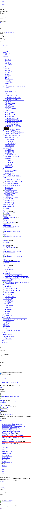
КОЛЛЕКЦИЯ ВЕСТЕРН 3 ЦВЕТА (9, 141)
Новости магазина (3, 373)
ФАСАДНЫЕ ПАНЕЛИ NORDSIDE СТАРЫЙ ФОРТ (12, 99)
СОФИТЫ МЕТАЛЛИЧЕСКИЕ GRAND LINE (11, 288)
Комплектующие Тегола (8, 158)
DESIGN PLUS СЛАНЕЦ (8, 107)
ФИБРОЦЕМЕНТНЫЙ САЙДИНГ (6, 453)
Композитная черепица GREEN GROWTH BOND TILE (12, 278)
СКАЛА (6, 65)
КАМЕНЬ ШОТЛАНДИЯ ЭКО (9, 69)
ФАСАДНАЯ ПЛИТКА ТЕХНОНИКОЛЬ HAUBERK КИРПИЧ (13, 181)
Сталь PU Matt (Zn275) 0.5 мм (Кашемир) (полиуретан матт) (12, 330)
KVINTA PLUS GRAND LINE (9, 269)
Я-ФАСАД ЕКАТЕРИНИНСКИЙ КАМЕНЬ (10, 112)
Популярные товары (4, 465)
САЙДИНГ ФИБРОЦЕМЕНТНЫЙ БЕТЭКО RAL (11, 283)
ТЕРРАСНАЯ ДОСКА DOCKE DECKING (7, 462)
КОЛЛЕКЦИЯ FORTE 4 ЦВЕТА (9, 160)
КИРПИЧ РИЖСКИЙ (8, 72)
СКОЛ (6, 66)
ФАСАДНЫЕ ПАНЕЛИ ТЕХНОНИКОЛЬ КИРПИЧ (11, 119)
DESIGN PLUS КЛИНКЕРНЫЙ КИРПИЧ (10, 106)
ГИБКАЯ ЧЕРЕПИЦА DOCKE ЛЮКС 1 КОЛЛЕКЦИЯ (12, 137)
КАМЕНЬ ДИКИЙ (7, 62)
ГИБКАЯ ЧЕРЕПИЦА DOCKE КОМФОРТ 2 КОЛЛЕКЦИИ (13, 136)
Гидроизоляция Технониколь (8, 304)
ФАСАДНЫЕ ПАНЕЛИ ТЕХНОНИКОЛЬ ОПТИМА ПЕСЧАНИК (13, 121)
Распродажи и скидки (4, 466)
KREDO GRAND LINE (8, 268)
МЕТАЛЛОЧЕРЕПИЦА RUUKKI (9, 173)
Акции (3, 1)
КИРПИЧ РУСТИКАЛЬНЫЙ (9, 82)
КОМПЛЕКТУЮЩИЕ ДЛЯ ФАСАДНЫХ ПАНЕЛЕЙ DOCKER (13, 96)
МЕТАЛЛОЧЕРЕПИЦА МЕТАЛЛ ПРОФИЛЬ (11, 170)
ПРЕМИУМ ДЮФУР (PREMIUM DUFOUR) (10, 91)
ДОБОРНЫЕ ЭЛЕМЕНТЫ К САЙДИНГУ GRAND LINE (12, 203)
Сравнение (9, 210)
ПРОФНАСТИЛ (4, 461)
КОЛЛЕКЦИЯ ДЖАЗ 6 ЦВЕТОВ (9, 142)
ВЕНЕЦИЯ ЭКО (7, 74)
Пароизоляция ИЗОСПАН (8, 310)
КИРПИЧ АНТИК (7, 80)
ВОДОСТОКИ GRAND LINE (9, 300)
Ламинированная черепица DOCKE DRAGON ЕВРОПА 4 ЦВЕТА (13, 131)
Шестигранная (5, 367)
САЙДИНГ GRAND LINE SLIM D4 (9, 200)
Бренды (3, 2)
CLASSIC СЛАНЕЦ (7, 105)
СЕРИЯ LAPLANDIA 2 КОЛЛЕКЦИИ (10, 166)
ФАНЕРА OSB (4, 460)
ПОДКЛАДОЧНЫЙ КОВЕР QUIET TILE (10, 154)
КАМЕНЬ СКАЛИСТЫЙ (8, 68)
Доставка (3, 471)
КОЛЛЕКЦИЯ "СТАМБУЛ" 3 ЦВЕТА (7, 345)
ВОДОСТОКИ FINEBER (8, 302)
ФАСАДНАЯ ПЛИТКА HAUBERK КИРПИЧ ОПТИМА (12, 179)
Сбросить (3, 369)
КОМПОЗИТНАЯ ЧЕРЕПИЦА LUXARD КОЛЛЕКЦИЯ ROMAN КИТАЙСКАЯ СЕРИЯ (16, 276)
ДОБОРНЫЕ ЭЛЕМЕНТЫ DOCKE (9, 139)
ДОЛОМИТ (6, 61)
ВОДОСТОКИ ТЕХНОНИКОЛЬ (9, 301)
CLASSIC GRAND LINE (8, 267)
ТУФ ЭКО (6, 85)
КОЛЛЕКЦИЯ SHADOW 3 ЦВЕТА (9, 152)
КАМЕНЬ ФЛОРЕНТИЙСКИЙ (9, 79)
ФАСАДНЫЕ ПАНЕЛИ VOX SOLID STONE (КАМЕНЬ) (12, 125)
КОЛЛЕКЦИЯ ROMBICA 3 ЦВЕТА (9, 151)
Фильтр (1, 387)
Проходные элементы (7, 322)
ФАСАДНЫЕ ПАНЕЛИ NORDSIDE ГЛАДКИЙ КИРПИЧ (12, 97)
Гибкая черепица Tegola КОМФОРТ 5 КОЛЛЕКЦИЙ (12, 156)
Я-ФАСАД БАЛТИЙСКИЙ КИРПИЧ (10, 114)
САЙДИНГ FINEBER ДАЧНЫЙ (9, 196)
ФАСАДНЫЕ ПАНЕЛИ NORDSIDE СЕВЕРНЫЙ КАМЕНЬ (13, 98)
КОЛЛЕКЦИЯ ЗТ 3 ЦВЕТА (8, 164)
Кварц (3, 357)
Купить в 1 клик (5, 210)
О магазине (3, 4)
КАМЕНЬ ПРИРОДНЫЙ (8, 63)
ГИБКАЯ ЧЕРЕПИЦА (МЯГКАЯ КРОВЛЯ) (7, 448)
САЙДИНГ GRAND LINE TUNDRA (9, 202)
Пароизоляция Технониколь (8, 309)
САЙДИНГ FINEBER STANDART (9, 195)
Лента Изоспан (7, 313)
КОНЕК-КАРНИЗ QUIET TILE (9, 153)
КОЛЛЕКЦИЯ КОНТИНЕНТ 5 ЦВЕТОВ (10, 143)
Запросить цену (7, 507)
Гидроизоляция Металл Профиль (9, 305)
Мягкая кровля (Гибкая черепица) (7, 363)
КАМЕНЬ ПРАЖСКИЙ (8, 78)
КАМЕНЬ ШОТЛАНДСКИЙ (8, 70)
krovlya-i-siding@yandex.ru (3, 488)
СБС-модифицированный (6, 354)
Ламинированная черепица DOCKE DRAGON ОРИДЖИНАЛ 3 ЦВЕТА (14, 132)
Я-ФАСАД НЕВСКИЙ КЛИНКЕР (9, 116)
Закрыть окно (2, 22)
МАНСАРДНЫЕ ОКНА (5, 457)
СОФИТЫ (3, 454)
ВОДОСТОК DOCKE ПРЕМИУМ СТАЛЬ (10, 297)
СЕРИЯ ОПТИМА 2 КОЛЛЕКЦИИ (9, 145)
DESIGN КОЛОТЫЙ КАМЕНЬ (9, 110)
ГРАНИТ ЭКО (7, 76)
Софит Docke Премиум (8, 285)
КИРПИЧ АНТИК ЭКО (8, 81)
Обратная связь (2, 487)
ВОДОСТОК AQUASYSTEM (9, 298)
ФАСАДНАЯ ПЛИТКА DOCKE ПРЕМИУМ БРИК (11, 183)
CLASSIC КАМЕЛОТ (8, 102)
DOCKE (6, 49)
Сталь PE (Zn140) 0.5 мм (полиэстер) (9, 329)
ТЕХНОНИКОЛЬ (7, 51)
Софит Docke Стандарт (8, 286)
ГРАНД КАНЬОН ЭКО (8, 75)
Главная (3, 469)
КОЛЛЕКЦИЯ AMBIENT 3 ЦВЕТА (9, 159)
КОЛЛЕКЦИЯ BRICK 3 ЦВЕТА (9, 149)
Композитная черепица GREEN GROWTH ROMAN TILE (12, 279)
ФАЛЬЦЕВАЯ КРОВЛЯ (5, 459)
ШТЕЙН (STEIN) (7, 87)
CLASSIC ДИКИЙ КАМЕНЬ (8, 101)
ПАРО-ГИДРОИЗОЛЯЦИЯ (5, 455)
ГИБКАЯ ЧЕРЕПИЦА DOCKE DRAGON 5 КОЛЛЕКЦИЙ (12, 135)
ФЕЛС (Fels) (6, 89)
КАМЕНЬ (6, 77)
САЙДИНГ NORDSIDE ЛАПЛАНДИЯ (10, 191)
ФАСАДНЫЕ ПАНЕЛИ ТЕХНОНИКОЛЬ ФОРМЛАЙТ (12, 123)
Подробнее (4, 219)
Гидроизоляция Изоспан (8, 306)
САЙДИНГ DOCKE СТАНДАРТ (9, 187)
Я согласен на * (7, 414)
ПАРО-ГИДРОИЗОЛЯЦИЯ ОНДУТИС (7, 456)
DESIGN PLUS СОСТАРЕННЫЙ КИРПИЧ (10, 108)
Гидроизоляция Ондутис (8, 307)
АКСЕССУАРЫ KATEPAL (8, 165)
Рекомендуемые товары (5, 342)
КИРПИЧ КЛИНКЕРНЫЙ (8, 64)
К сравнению (6, 404)
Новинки (3, 340)
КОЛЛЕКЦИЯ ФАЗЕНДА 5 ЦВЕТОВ (10, 144)
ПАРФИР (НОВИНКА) (8, 59)
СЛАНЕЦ (6, 93)
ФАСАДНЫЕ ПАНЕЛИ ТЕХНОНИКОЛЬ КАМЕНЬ (12, 118)
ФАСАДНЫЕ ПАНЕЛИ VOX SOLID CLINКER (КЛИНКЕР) (13, 126)
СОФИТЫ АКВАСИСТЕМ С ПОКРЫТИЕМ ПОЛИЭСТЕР (12, 290)
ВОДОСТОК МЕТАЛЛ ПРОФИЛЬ (9, 296)
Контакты (3, 473)
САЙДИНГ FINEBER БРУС (8, 194)
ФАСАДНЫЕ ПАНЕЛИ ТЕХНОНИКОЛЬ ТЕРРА (11, 122)
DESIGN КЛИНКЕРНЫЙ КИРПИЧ (9, 109)
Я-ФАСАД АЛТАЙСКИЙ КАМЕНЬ (9, 113)
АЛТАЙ (6, 92)
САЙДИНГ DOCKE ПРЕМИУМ (9, 188)
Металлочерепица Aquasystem (9, 172)
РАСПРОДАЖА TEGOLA (8, 157)
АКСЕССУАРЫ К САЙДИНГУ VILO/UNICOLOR (11, 186)
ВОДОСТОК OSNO (7, 295)
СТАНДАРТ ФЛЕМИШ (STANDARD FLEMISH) (11, 95)
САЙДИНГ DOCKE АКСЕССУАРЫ (9, 189)
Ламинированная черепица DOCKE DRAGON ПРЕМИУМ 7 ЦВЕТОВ (14, 133)
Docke (5, 46)
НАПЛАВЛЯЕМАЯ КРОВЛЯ (6, 458)
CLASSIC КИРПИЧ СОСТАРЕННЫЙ (10, 103)
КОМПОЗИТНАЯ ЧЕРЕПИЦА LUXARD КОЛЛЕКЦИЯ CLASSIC (13, 274)
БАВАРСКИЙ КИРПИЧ (8, 60)
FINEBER (6, 50)
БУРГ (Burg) (6, 88)
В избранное (5, 211)
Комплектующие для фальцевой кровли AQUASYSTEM (12, 331)
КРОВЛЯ (3, 449)
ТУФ (5, 84)
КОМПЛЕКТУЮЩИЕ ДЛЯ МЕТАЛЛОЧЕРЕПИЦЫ (12, 175)
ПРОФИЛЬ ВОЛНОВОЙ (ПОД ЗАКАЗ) (7, 451)
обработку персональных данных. (9, 32)
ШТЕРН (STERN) (7, 90)
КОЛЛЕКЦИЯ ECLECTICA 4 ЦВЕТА (10, 150)
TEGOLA (6, 47)
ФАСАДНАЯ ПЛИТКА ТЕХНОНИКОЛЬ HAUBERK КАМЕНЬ (13, 180)
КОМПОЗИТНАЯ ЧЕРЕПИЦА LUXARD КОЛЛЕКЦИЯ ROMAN (13, 275)
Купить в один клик (8, 501)
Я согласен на (7, 32)
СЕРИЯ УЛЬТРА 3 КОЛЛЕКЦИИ (9, 146)
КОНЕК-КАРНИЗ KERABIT (8, 167)
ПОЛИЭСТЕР (7, 271)
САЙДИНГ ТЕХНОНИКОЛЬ (9, 198)
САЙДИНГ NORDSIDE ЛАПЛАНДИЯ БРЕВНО (11, 192)
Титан (3, 358)
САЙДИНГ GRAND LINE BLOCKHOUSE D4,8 (11, 201)
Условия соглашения (4, 5)
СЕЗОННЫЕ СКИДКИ (5, 447)
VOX (5, 55)
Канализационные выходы (8, 321)
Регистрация (3, 7)
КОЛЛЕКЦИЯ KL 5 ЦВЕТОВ (9, 162)
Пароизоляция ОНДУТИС (8, 311)
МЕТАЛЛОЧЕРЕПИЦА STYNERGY (10, 171)
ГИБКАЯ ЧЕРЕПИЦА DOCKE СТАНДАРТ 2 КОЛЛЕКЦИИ (13, 138)
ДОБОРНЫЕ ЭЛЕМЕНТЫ (8, 147)
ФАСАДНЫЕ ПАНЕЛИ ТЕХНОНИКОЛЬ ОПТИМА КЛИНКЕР (13, 120)
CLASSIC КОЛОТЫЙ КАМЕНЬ (9, 104)
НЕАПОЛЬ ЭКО (7, 83)
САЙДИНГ (3, 450)
